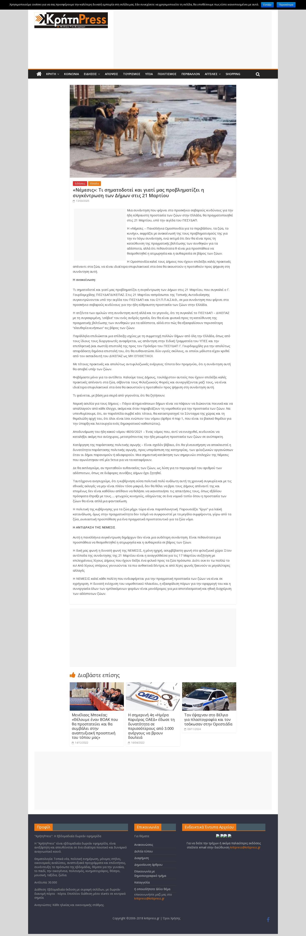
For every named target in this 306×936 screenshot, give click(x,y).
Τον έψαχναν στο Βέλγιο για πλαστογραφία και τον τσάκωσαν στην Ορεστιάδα (208, 719)
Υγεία (149, 74)
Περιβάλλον (191, 74)
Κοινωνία (71, 74)
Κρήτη (51, 74)
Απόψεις (111, 74)
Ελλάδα (94, 183)
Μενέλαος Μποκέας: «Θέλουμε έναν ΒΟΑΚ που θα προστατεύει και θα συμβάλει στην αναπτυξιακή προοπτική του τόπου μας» (95, 726)
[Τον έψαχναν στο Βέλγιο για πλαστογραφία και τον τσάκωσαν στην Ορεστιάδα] (209, 685)
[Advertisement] (192, 39)
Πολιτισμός (167, 74)
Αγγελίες (211, 74)
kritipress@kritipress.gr (149, 898)
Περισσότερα (286, 4)
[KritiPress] (71, 15)
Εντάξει (267, 4)
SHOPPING (233, 74)
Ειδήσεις (90, 74)
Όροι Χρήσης (171, 918)
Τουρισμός (131, 74)
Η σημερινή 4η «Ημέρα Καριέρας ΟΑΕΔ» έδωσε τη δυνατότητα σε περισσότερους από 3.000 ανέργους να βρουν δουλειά (151, 726)
